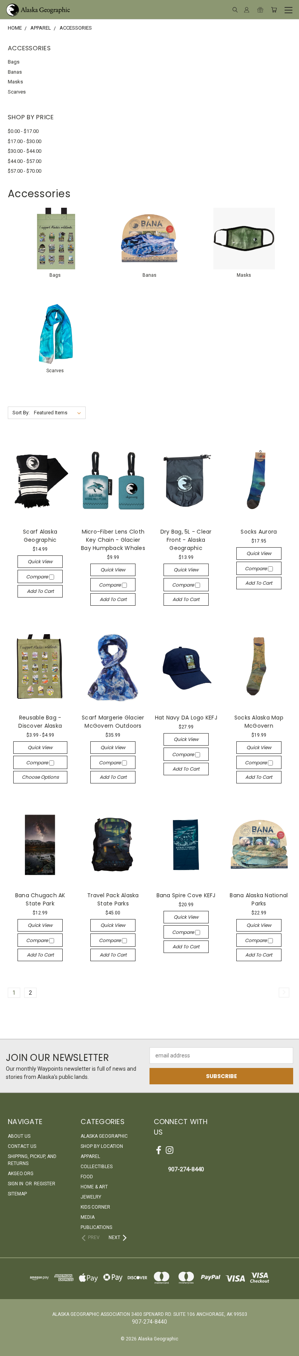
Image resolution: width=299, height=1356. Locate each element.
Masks (15, 82)
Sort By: (21, 412)
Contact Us (22, 1146)
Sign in (16, 1183)
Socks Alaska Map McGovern (258, 722)
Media (88, 1217)
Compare (37, 576)
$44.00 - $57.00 (24, 161)
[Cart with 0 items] (274, 10)
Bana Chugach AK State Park (40, 899)
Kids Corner (95, 1207)
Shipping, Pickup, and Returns (32, 1160)
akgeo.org (20, 1173)
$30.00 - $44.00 (24, 151)
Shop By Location (102, 1146)
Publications (96, 1227)
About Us (19, 1136)
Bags (13, 62)
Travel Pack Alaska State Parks (113, 899)
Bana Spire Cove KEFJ (186, 895)
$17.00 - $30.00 (24, 141)
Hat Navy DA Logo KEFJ (186, 717)
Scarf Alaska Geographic (40, 536)
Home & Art (94, 1187)
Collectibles (97, 1166)
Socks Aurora (259, 532)
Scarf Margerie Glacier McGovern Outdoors (113, 722)
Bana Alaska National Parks (259, 899)
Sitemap (17, 1194)
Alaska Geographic (104, 1136)
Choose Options (40, 777)
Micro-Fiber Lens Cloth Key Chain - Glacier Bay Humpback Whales (113, 540)
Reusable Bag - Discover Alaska (40, 722)
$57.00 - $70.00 (24, 171)
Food (87, 1176)
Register (44, 1183)
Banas (15, 72)
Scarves (17, 92)
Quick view (40, 561)
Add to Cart (40, 591)
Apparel (90, 1156)
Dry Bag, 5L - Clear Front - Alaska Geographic (186, 540)
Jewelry (91, 1197)
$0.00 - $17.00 (23, 131)
